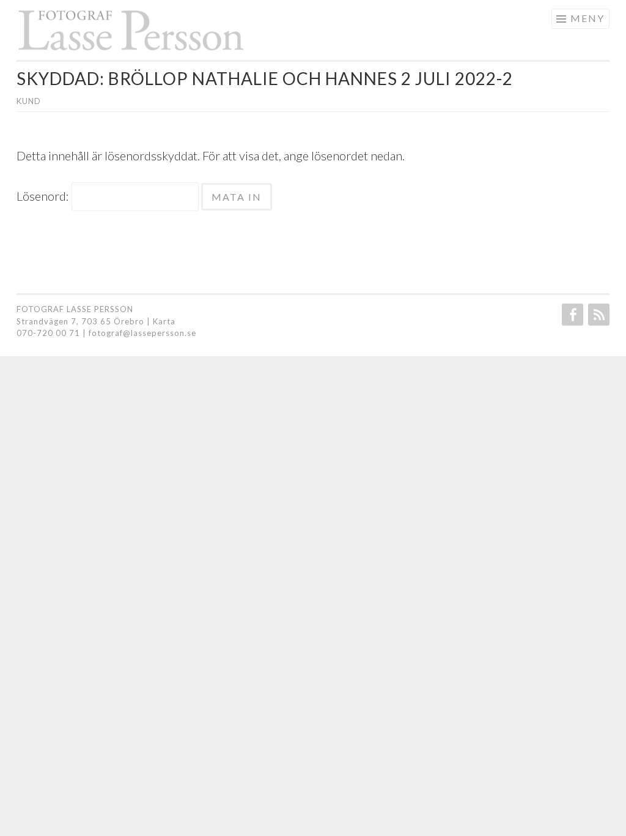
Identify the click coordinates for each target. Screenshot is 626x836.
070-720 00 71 (48, 333)
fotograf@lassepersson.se (142, 333)
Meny (587, 18)
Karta (164, 321)
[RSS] (597, 315)
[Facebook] (571, 315)
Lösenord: (44, 195)
